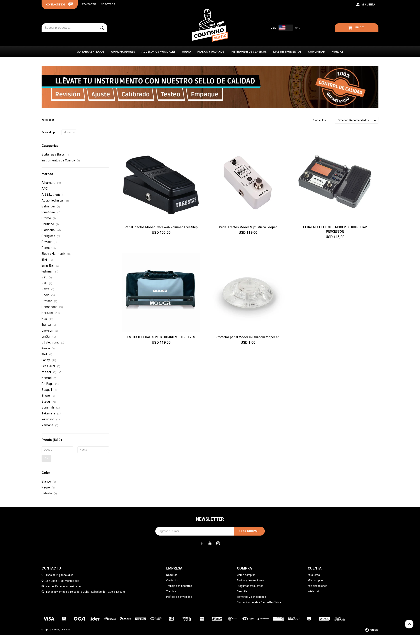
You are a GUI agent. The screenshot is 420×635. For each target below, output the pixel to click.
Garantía (242, 591)
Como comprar (246, 575)
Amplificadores (123, 51)
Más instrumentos (287, 51)
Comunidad (316, 51)
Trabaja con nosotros (179, 585)
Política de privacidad (179, 596)
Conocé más (210, 87)
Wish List (313, 591)
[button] (101, 27)
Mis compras (316, 580)
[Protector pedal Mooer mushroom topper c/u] (248, 292)
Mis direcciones (317, 585)
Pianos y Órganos (210, 51)
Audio (186, 51)
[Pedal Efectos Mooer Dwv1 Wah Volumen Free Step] (161, 182)
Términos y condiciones (251, 596)
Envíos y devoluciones (250, 580)
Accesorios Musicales (158, 51)
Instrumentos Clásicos (249, 51)
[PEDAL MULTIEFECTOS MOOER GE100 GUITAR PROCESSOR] (335, 182)
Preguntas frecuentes (250, 585)
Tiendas (171, 591)
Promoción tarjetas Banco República (259, 602)
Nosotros (108, 4)
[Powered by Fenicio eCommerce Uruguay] (371, 629)
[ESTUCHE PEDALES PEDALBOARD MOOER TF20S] (161, 292)
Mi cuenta (314, 575)
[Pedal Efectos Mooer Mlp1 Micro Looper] (248, 182)
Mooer (67, 132)
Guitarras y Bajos (90, 51)
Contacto (89, 4)
